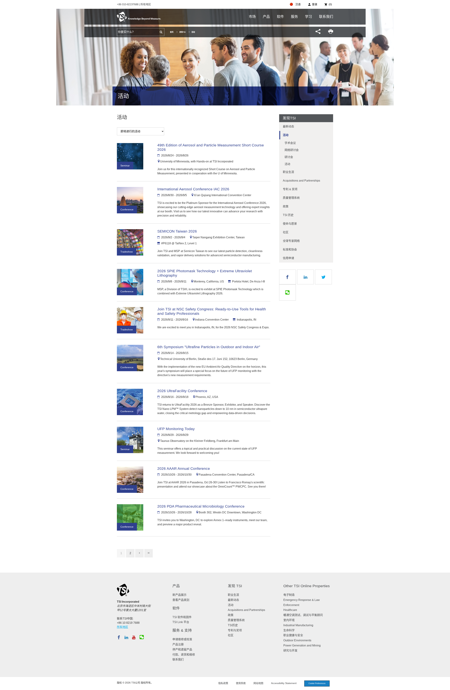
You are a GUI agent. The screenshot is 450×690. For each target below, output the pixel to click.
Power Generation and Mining (302, 645)
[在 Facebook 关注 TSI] (119, 637)
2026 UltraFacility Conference (182, 391)
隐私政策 (223, 683)
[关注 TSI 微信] (141, 637)
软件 (280, 17)
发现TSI (182, 32)
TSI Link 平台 (180, 622)
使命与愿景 (290, 223)
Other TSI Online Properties (306, 586)
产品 (266, 17)
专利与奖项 (235, 630)
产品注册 (178, 644)
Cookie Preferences (317, 683)
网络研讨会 (292, 150)
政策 (285, 206)
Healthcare (290, 609)
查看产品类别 (180, 599)
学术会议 (290, 142)
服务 (294, 17)
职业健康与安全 (293, 635)
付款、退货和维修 (183, 654)
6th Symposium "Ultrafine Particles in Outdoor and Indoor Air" (208, 347)
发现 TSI (235, 586)
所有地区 (145, 4)
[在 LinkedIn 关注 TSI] (126, 637)
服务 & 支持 (182, 630)
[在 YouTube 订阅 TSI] (133, 637)
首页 (171, 32)
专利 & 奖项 (290, 189)
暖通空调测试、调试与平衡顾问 (303, 615)
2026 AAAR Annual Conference (183, 468)
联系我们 (326, 17)
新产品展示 (179, 594)
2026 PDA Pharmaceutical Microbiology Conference (201, 506)
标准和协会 (290, 249)
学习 (308, 17)
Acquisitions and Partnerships (301, 180)
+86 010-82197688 (128, 4)
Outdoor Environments (297, 640)
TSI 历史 (288, 215)
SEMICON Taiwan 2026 (177, 231)
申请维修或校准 (182, 639)
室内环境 (289, 620)
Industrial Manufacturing (298, 625)
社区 (285, 232)
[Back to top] (445, 685)
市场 (252, 17)
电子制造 (289, 594)
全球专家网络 (291, 240)
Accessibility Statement (284, 683)
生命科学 (289, 630)
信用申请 (288, 258)
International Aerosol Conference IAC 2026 (193, 189)
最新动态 (288, 126)
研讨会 (289, 157)
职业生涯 (288, 171)
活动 (285, 135)
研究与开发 (290, 650)
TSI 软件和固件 (182, 617)
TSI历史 (233, 625)
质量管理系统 (291, 197)
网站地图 (258, 683)
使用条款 (241, 683)
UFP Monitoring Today (176, 429)
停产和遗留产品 (182, 649)
